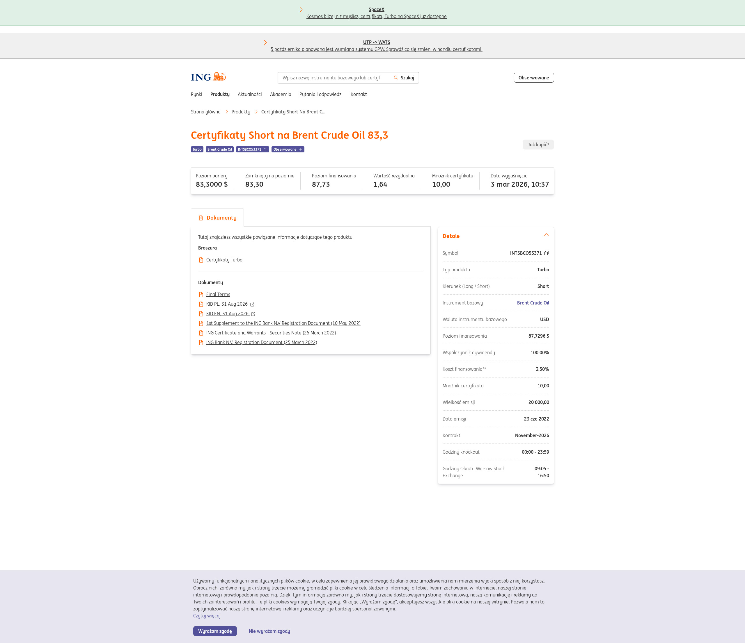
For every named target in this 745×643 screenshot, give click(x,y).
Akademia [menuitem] (280, 94)
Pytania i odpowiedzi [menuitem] (321, 94)
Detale (451, 235)
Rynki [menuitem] (196, 94)
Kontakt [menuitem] (359, 94)
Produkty (241, 112)
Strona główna (206, 112)
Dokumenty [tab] (220, 217)
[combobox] (333, 77)
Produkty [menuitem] (220, 94)
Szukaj (407, 78)
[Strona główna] (208, 77)
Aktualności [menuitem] (250, 94)
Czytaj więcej (207, 616)
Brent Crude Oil (533, 302)
